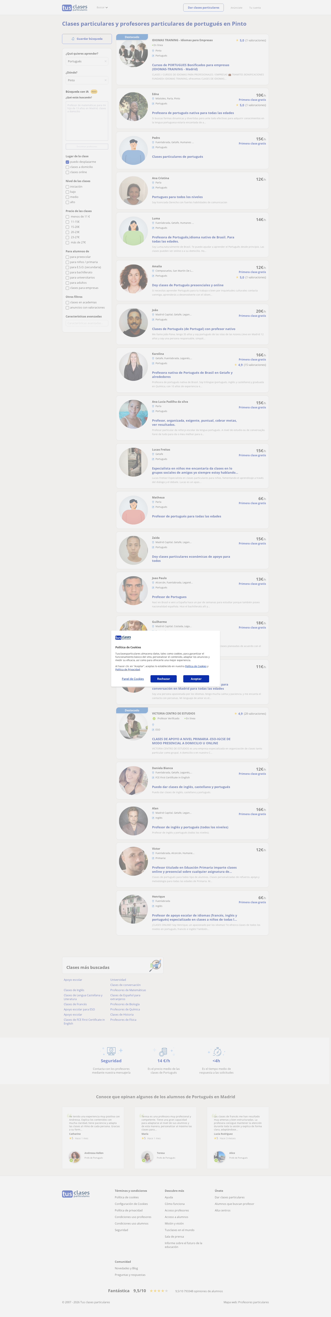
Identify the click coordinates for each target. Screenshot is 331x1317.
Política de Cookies (196, 666)
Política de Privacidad (127, 669)
